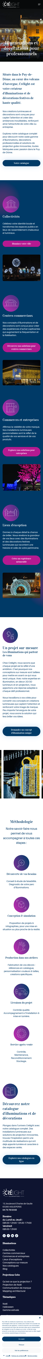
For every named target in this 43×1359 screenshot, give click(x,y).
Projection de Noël (12, 1284)
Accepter (21, 1339)
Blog (5, 1268)
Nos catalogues (11, 1265)
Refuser (21, 1345)
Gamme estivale (11, 1310)
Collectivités (9, 1250)
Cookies (8, 1356)
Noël (5, 1303)
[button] (40, 1318)
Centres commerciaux (14, 1253)
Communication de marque (17, 1287)
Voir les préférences (21, 1350)
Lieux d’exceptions (12, 1259)
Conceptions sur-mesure (15, 1262)
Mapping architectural (14, 1291)
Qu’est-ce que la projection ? (17, 1281)
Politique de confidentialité (19, 1356)
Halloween (8, 1306)
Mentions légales (32, 1356)
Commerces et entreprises (16, 1256)
